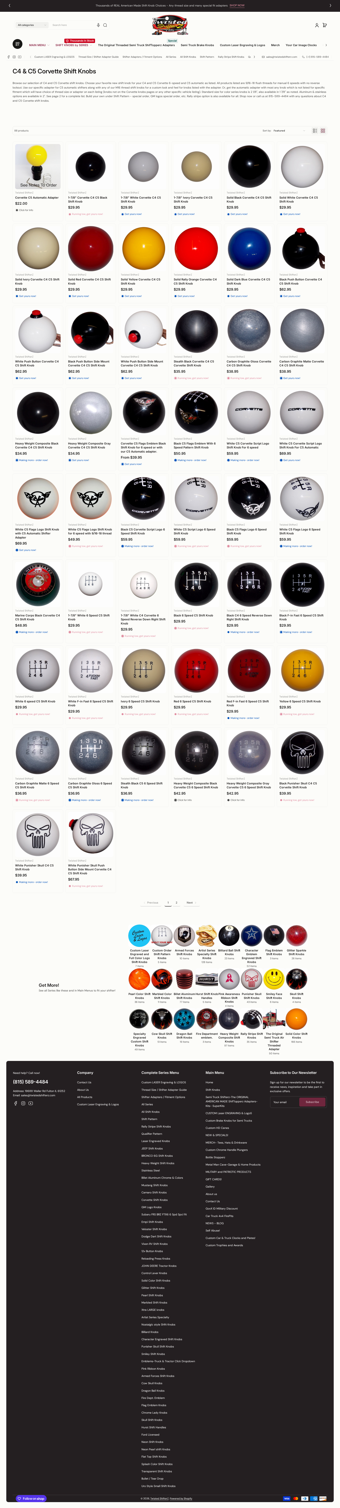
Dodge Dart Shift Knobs (156, 1236)
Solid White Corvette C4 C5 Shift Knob (298, 199)
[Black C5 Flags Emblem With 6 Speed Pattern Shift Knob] (196, 412)
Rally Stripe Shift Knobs (231, 56)
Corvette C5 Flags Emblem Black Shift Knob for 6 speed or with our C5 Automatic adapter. (143, 447)
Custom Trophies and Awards (224, 1245)
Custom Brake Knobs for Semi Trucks (229, 1120)
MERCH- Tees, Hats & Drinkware (226, 1142)
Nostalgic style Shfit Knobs (158, 1324)
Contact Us (84, 1082)
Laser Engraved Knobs (155, 1141)
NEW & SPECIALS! (217, 1135)
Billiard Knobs (149, 1332)
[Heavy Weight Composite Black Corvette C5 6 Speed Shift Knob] (196, 752)
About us (211, 1194)
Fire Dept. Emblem (153, 1398)
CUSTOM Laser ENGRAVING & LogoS (229, 1113)
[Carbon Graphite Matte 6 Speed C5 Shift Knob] (38, 752)
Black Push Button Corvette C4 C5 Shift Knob (300, 281)
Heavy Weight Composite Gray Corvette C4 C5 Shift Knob (89, 445)
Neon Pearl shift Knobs (155, 1449)
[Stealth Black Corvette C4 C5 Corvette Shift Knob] (196, 330)
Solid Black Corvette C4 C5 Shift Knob (249, 199)
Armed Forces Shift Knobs (157, 1376)
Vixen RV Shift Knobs (154, 1244)
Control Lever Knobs (154, 1273)
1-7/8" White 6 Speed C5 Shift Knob (89, 617)
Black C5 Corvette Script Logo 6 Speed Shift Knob (143, 531)
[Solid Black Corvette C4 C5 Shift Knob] (249, 166)
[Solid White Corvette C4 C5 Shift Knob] (302, 166)
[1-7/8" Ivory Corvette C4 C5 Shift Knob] (196, 166)
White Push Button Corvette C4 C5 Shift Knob (37, 363)
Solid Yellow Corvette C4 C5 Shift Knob (140, 281)
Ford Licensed (150, 1434)
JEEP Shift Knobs (152, 1148)
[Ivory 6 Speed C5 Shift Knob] (143, 670)
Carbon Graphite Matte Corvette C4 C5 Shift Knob (301, 363)
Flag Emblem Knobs (153, 1405)
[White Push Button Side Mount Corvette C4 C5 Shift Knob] (143, 330)
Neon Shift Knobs (152, 1442)
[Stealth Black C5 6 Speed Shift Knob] (143, 752)
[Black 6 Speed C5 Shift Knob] (196, 584)
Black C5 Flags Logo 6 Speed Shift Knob (247, 531)
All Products (84, 1097)
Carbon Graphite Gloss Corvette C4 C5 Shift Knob (249, 363)
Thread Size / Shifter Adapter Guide (98, 56)
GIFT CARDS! (214, 1179)
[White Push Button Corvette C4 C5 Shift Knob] (38, 330)
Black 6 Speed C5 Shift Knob (193, 615)
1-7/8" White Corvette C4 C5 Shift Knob (141, 199)
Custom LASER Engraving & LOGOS (54, 56)
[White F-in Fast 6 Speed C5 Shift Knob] (91, 670)
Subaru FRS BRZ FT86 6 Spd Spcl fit (164, 1214)
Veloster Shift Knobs (154, 1229)
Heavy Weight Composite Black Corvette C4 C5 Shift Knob (36, 445)
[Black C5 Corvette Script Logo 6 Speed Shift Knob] (143, 498)
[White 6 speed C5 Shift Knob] (38, 670)
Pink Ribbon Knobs (153, 1368)
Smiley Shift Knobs (153, 1354)
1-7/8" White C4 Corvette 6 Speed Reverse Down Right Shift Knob (143, 619)
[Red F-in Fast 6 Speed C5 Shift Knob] (249, 670)
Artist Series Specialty (155, 1317)
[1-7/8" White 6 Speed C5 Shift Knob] (91, 584)
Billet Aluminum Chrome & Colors (162, 1177)
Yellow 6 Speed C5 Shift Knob (300, 701)
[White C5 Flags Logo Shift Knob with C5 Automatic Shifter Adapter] (38, 498)
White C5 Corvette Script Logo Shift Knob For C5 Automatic (300, 445)
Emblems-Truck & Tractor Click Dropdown (168, 1361)
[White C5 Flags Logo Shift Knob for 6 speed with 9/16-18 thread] (91, 498)
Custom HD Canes (217, 1128)
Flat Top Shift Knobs (154, 1456)
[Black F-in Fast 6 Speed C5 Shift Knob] (302, 584)
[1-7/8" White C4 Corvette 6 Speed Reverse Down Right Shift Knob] (143, 584)
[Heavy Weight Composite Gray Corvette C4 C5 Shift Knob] (91, 412)
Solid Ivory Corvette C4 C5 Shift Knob (37, 281)
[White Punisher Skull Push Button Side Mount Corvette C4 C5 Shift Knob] (91, 834)
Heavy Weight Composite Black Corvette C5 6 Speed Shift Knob (196, 785)
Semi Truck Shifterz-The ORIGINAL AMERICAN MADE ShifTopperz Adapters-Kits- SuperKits (232, 1101)
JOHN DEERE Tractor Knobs (158, 1266)
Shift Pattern (207, 56)
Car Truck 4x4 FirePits (219, 1216)
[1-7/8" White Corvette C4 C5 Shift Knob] (143, 166)
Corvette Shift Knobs (154, 1200)
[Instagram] (14, 57)
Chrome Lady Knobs (154, 1412)
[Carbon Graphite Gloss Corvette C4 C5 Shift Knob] (249, 330)
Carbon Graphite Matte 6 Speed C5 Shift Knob (37, 785)
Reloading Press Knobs (155, 1258)
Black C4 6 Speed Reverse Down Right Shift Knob (249, 617)
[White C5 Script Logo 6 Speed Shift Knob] (196, 498)
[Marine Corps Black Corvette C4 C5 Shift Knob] (38, 584)
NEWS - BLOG (215, 1223)
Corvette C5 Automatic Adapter (37, 197)
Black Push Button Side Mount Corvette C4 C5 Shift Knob (88, 363)
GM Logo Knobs (151, 1207)
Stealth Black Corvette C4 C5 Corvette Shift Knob (194, 363)
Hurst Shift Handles (153, 1427)
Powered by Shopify (181, 1498)
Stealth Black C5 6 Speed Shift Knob (142, 785)
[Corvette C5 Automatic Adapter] (38, 166)
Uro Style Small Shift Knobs (158, 1486)
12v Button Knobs (152, 1251)
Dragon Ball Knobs (152, 1390)
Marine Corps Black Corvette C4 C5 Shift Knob (37, 617)
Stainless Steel (150, 1170)
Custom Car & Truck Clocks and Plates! (230, 1238)
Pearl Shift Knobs (152, 1295)
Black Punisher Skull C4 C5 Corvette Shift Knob (298, 785)
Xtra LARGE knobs (152, 1310)
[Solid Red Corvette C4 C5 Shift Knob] (91, 248)
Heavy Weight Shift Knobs (157, 1163)
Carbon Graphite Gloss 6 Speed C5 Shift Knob (90, 785)
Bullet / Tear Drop (152, 1478)
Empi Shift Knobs (152, 1222)
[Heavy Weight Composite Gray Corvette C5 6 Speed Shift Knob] (249, 752)
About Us (83, 1090)
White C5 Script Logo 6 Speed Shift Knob (194, 531)
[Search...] (105, 25)
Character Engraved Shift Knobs (161, 1339)
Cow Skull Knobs (151, 1383)
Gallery (210, 1186)
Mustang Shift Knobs (154, 1185)
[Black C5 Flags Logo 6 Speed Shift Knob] (249, 498)
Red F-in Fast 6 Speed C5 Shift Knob (248, 703)
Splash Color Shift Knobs (157, 1464)
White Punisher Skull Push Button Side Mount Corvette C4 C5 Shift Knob (90, 869)
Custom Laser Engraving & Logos (98, 1104)
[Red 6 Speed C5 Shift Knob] (196, 670)
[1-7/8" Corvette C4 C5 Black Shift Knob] (91, 166)
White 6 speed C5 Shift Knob (35, 701)
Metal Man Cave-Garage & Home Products (233, 1164)
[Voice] (98, 25)
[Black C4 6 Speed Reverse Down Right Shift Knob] (249, 584)
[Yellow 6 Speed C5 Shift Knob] (302, 670)
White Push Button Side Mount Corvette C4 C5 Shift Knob (142, 363)
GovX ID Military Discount (222, 1208)
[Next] (330, 5)
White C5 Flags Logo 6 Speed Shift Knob (299, 531)
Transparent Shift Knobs (156, 1471)
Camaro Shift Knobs (154, 1192)
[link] (41, 45)
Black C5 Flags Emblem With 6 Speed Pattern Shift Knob (195, 445)
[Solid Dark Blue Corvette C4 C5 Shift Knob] (249, 248)
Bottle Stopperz (215, 1157)
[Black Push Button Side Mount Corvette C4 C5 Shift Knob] (91, 330)
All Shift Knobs (188, 56)
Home (209, 1082)
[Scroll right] (323, 43)
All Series (171, 56)
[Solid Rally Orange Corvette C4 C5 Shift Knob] (196, 248)
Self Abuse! (213, 1230)
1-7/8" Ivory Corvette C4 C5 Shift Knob (193, 199)
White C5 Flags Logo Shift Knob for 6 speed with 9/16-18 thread (90, 531)
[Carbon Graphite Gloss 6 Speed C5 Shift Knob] (91, 752)
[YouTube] (19, 57)
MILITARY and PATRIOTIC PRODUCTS (228, 1172)
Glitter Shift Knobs (152, 1288)
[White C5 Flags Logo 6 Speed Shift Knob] (302, 498)
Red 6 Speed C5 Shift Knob (192, 701)
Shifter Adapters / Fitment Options (142, 56)
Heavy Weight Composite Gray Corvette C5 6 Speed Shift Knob (249, 785)
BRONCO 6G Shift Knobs (157, 1155)
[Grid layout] (322, 130)
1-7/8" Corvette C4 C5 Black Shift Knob (87, 199)
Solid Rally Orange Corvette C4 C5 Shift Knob (195, 281)
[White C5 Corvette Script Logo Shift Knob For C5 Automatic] (302, 412)
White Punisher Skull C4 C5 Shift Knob (34, 867)
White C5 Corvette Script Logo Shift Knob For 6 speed (248, 445)
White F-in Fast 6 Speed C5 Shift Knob (90, 703)
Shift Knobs (213, 1090)
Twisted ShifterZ (159, 1498)
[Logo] (170, 25)
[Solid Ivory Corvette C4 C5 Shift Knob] (38, 248)
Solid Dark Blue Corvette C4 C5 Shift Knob (248, 281)
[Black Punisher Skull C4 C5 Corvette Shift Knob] (302, 752)
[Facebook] (8, 57)
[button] (32, 25)
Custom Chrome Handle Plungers (227, 1150)
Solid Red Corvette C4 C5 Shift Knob (89, 281)
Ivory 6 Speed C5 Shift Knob (140, 701)
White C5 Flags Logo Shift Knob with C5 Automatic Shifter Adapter (37, 533)
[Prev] (9, 5)
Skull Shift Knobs (151, 1420)
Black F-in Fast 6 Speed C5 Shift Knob (301, 617)
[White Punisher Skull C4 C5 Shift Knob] (38, 834)
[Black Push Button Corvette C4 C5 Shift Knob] (302, 248)
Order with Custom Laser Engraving (161, 5)
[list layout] (315, 130)
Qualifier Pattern (151, 1134)
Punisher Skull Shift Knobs (157, 1346)
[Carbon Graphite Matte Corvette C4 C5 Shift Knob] (302, 330)
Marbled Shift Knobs (154, 1302)
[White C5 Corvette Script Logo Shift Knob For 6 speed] (249, 412)
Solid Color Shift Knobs (155, 1280)
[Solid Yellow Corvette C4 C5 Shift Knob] (143, 248)
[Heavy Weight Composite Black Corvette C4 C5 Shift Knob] (38, 412)
